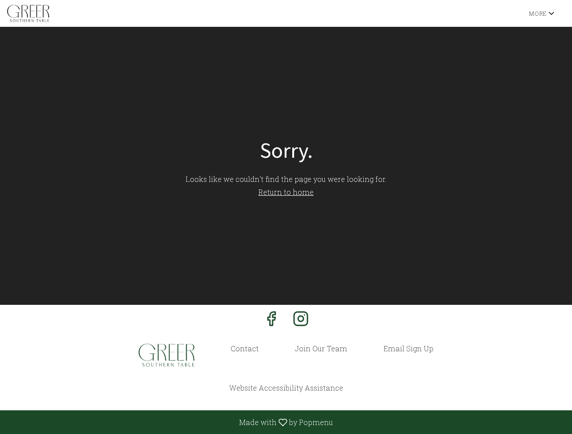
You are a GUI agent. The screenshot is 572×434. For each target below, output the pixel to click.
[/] (166, 355)
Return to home (286, 192)
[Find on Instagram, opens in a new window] (301, 320)
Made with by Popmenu (170, 422)
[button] (542, 13)
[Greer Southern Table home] (47, 13)
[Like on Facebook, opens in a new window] (271, 320)
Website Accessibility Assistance (286, 387)
